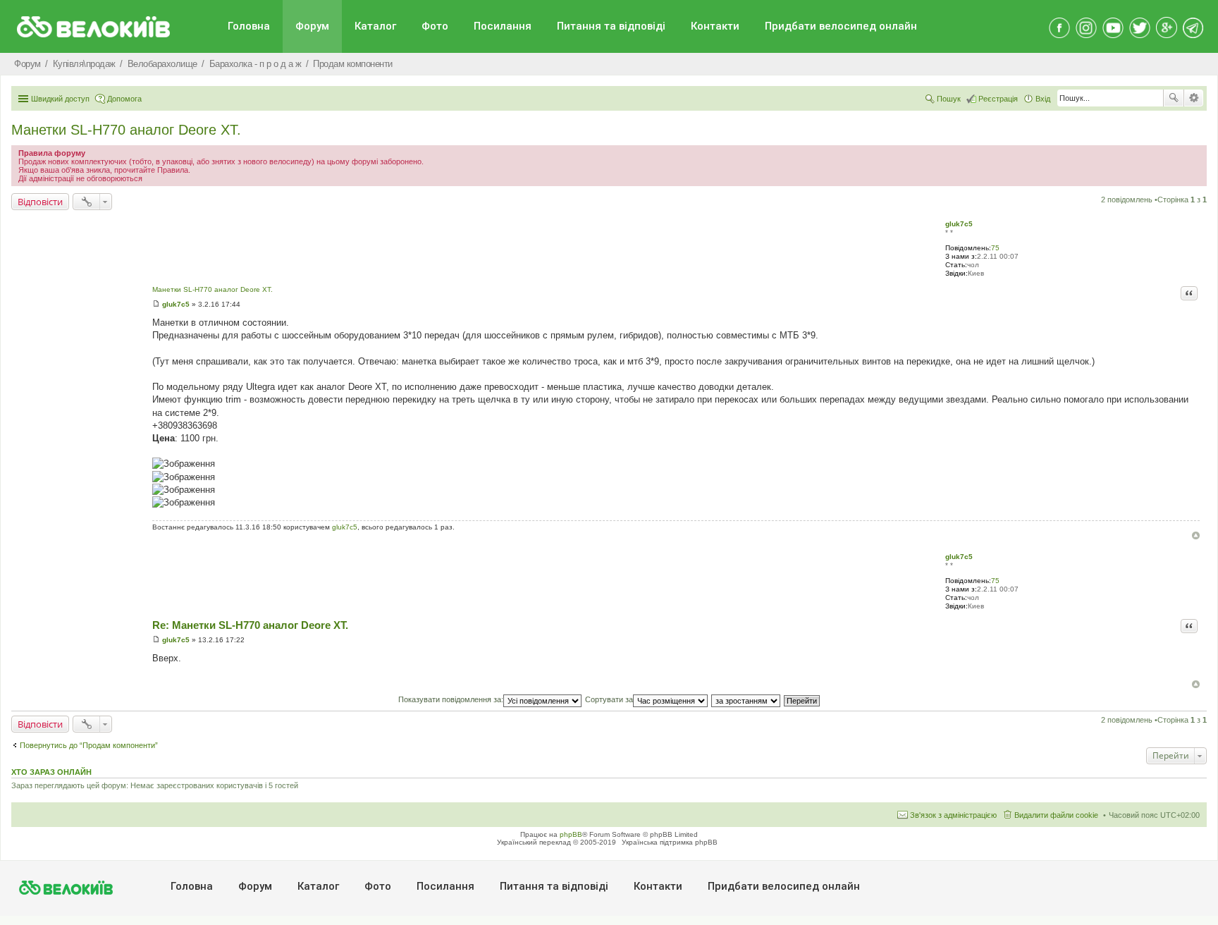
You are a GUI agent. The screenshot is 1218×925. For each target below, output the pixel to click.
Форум (312, 26)
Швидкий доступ (60, 98)
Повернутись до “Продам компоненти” (89, 745)
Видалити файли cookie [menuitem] (1056, 815)
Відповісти (40, 201)
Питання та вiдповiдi (611, 26)
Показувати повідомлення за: (450, 699)
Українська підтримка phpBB (670, 842)
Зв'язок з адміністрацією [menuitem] (953, 815)
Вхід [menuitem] (1042, 98)
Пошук (1173, 98)
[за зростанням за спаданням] (746, 699)
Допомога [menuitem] (124, 98)
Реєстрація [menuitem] (998, 98)
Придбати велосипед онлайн (841, 26)
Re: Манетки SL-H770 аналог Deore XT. (250, 625)
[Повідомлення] (156, 304)
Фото (435, 26)
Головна (249, 26)
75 (995, 248)
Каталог (375, 26)
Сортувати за (609, 699)
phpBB (571, 834)
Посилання (502, 26)
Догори (1196, 535)
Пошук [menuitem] (949, 98)
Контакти (715, 26)
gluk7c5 (959, 224)
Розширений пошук (1193, 98)
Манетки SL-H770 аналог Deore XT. (126, 129)
